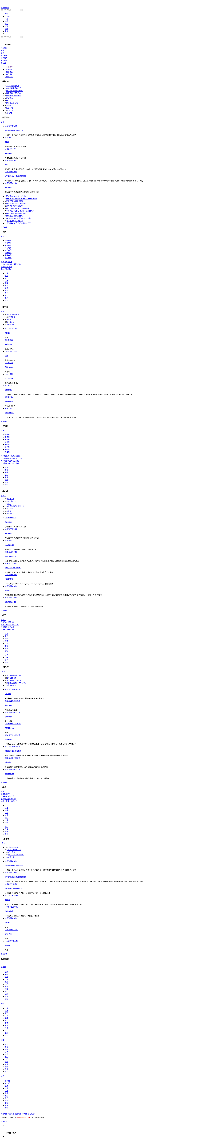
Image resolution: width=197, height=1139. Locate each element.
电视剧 (7, 16)
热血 (6, 808)
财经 (6, 651)
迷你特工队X (13, 847)
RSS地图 (11, 1114)
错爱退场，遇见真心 (13, 93)
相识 (9, 319)
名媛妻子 (10, 322)
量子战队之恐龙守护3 (16, 855)
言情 (6, 281)
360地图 (24, 1114)
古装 (6, 290)
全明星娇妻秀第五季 (13, 88)
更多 (3, 122)
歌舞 (6, 295)
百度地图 (18, 1114)
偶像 (6, 472)
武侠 (6, 477)
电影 (2, 1004)
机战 (6, 1071)
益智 (6, 1069)
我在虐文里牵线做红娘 (14, 91)
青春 (6, 293)
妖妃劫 (8, 105)
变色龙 (9, 113)
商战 (6, 991)
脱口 (6, 636)
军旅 (6, 996)
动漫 (2, 1040)
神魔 (6, 822)
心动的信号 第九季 (14, 680)
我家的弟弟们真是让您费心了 (21, 199)
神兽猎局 (7, 333)
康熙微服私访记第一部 (15, 506)
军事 (6, 1100)
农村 (6, 467)
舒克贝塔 (11, 852)
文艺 (6, 300)
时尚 (6, 1108)
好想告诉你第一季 (14, 850)
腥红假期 (11, 317)
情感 (6, 641)
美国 (6, 662)
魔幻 (6, 278)
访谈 (6, 643)
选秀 (6, 639)
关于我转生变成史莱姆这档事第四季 (15, 877)
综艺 (2, 1076)
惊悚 (6, 273)
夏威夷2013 (10, 98)
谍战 (6, 999)
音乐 (6, 1105)
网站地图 (4, 1114)
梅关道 (7, 142)
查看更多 (4, 954)
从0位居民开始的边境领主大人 (14, 130)
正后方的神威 (9, 911)
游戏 (6, 1067)
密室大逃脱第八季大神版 (16, 683)
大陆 (6, 655)
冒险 (6, 285)
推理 (6, 820)
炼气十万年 (8, 934)
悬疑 (6, 276)
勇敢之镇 (10, 110)
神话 (6, 480)
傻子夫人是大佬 (12, 103)
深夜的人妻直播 (13, 315)
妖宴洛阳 (9, 108)
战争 (6, 994)
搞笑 (6, 810)
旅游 (6, 648)
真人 (6, 634)
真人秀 (7, 1081)
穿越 (6, 482)
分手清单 (10, 324)
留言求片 (4, 1121)
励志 (6, 298)
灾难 (6, 288)
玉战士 (8, 100)
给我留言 (31, 1114)
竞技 (6, 1064)
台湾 (6, 660)
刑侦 (6, 485)
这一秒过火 (11, 501)
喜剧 (6, 470)
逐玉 (9, 504)
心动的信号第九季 (12, 86)
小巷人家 (10, 499)
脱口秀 (7, 1083)
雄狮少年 (10, 857)
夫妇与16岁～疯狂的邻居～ (21, 211)
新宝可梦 (7, 900)
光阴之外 (7, 945)
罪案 (6, 283)
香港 (6, 657)
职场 (6, 1103)
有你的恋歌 (11, 678)
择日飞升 (7, 923)
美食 (6, 646)
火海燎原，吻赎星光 (13, 96)
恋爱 (6, 815)
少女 (6, 813)
